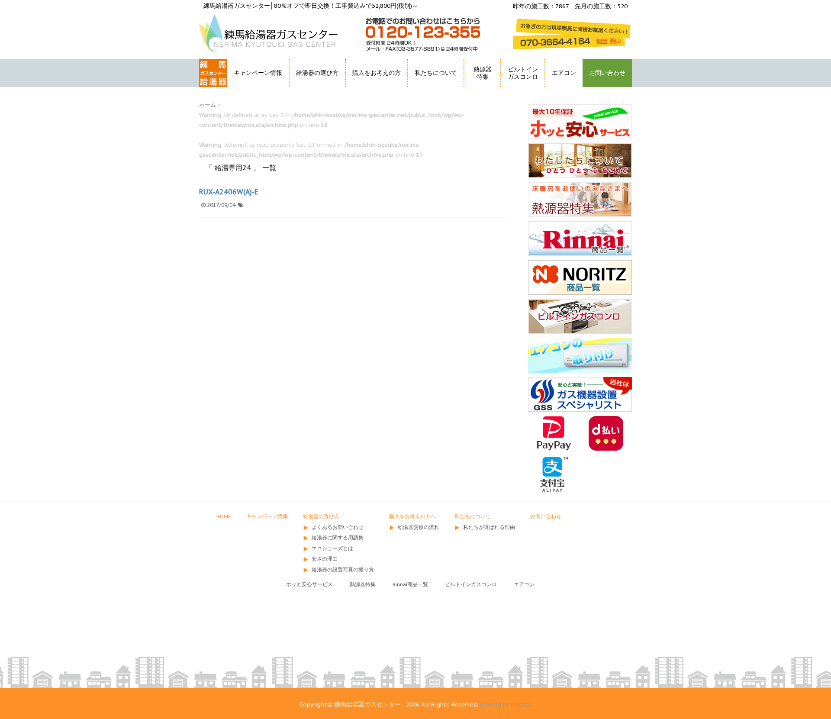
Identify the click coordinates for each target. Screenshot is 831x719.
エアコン (564, 73)
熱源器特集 (482, 73)
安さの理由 (325, 558)
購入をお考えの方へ (412, 516)
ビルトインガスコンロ (523, 73)
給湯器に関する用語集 (338, 537)
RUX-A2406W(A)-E (228, 191)
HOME (209, 88)
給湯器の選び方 (321, 516)
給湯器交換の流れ (418, 527)
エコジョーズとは (332, 548)
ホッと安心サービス (309, 584)
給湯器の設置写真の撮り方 (343, 569)
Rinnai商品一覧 (410, 584)
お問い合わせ (607, 73)
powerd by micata (504, 704)
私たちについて (472, 516)
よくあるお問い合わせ (338, 527)
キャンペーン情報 (258, 73)
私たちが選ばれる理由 (489, 527)
